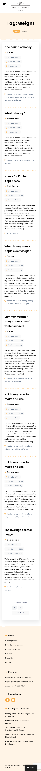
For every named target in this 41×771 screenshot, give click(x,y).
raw (32, 97)
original (26, 97)
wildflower (16, 100)
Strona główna (11, 640)
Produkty (9, 658)
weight (7, 100)
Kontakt (8, 653)
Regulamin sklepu (12, 649)
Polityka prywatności (14, 645)
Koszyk (8, 662)
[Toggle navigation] (4, 4)
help (15, 94)
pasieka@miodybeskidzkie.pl (22, 681)
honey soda (22, 378)
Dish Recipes (13, 186)
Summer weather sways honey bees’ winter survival (17, 321)
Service (11, 256)
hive (19, 94)
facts (9, 94)
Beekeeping (13, 118)
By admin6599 (13, 57)
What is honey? (14, 113)
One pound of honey (18, 47)
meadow (18, 97)
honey (24, 94)
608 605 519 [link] (22, 686)
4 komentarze (13, 132)
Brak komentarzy (15, 270)
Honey (10, 52)
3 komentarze (13, 200)
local (12, 97)
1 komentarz (13, 418)
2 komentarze (13, 66)
